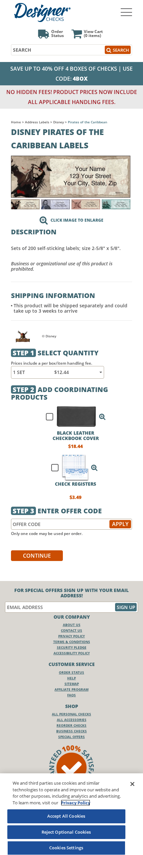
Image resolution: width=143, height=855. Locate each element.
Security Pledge (71, 647)
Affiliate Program (71, 689)
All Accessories (71, 720)
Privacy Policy (71, 636)
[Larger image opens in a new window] (70, 176)
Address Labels (37, 122)
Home (16, 122)
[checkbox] (73, 417)
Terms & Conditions (71, 642)
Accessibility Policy (72, 653)
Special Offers (71, 737)
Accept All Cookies (66, 816)
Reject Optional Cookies (66, 832)
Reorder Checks (71, 725)
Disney (58, 122)
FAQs (71, 695)
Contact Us (71, 630)
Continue (37, 555)
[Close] (132, 784)
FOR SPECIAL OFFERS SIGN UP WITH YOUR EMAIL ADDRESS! (71, 593)
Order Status (71, 672)
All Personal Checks (71, 714)
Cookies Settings (66, 848)
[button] (102, 416)
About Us (71, 625)
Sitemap (72, 684)
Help (71, 678)
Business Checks (71, 731)
